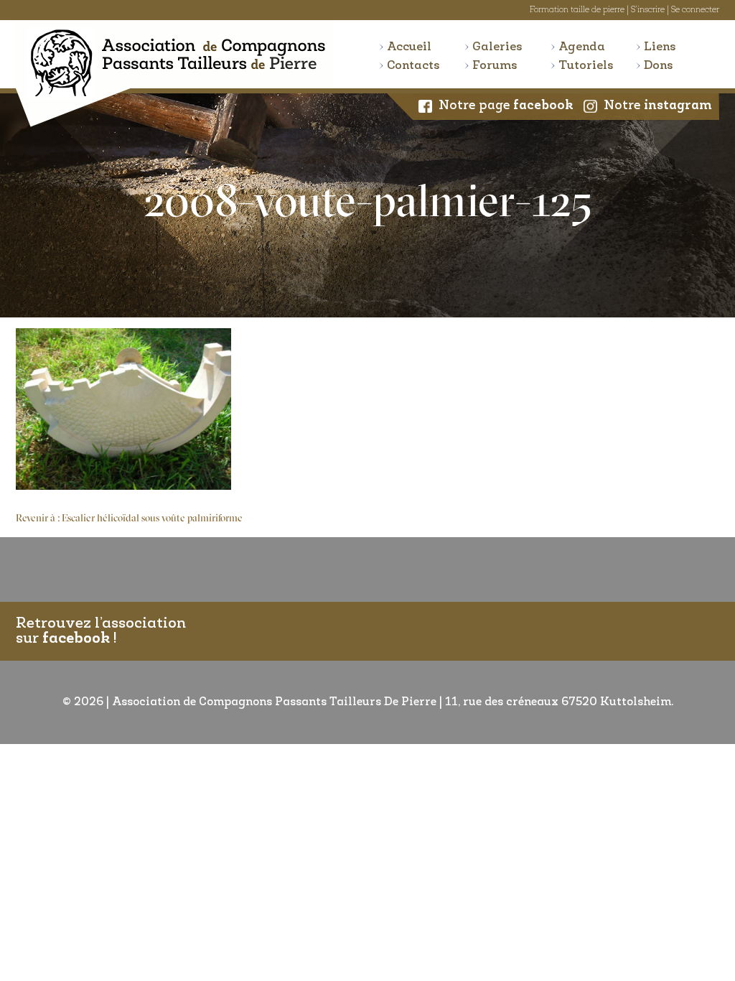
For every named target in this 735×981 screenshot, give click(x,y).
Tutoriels (586, 66)
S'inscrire (648, 10)
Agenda (581, 47)
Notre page (506, 106)
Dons (658, 66)
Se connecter (695, 10)
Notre (658, 106)
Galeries (497, 47)
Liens (660, 47)
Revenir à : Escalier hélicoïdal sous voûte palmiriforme (129, 518)
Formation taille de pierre (577, 10)
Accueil (409, 47)
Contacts (413, 66)
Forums (495, 66)
